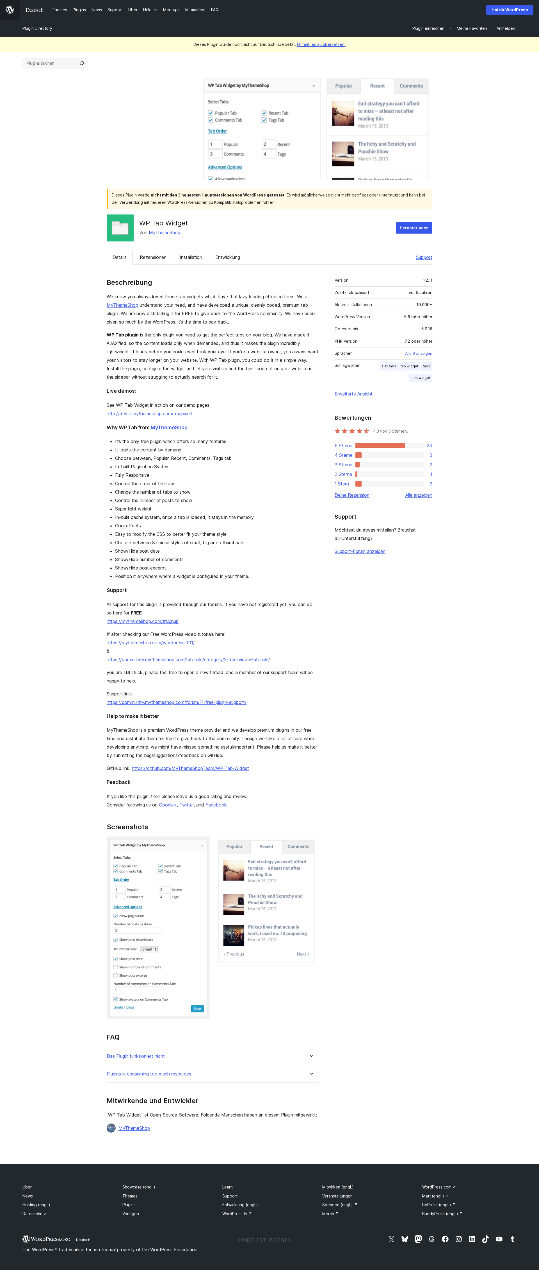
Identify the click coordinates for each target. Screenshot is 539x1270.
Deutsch (83, 1239)
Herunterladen (414, 227)
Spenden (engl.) (340, 1204)
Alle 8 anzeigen (418, 353)
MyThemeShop (164, 232)
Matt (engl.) (435, 1196)
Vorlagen (130, 1213)
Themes (130, 1196)
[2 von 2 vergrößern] (311, 844)
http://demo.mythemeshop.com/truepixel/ (149, 413)
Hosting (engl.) (36, 1204)
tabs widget (420, 378)
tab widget (409, 366)
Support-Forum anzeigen (360, 551)
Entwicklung (227, 257)
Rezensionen (153, 257)
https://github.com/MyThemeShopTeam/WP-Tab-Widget (190, 768)
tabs (426, 366)
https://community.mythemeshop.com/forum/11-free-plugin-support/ (176, 702)
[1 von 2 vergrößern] (202, 844)
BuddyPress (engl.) (442, 1213)
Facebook (216, 805)
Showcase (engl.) (138, 1187)
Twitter (186, 805)
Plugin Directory (37, 28)
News (27, 1196)
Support (424, 257)
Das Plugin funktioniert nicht (136, 1056)
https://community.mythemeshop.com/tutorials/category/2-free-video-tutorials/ (188, 659)
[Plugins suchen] (82, 63)
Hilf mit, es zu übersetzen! (321, 44)
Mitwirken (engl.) (338, 1187)
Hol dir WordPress (510, 9)
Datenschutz (34, 1213)
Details (120, 257)
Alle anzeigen (418, 495)
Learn (227, 1187)
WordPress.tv (237, 1213)
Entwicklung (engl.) (240, 1204)
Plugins (129, 1204)
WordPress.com (439, 1187)
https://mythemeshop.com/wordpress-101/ (151, 642)
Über (27, 1187)
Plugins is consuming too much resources (149, 1074)
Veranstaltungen (337, 1196)
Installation (191, 257)
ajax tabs (389, 366)
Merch (330, 1213)
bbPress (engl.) (439, 1204)
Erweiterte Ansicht (354, 394)
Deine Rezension (352, 495)
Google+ (168, 805)
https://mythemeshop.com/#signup (143, 621)
